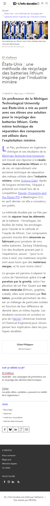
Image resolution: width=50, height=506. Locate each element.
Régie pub (6, 459)
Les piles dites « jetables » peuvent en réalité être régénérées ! (24, 394)
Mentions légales (9, 463)
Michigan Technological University (23, 156)
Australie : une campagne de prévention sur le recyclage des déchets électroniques (24, 378)
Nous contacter (9, 455)
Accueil (5, 10)
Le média (6, 467)
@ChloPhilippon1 (25, 349)
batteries (7, 413)
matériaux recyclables (12, 417)
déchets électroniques (13, 421)
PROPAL (32, 500)
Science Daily (29, 181)
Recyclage (7, 409)
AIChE (17, 319)
